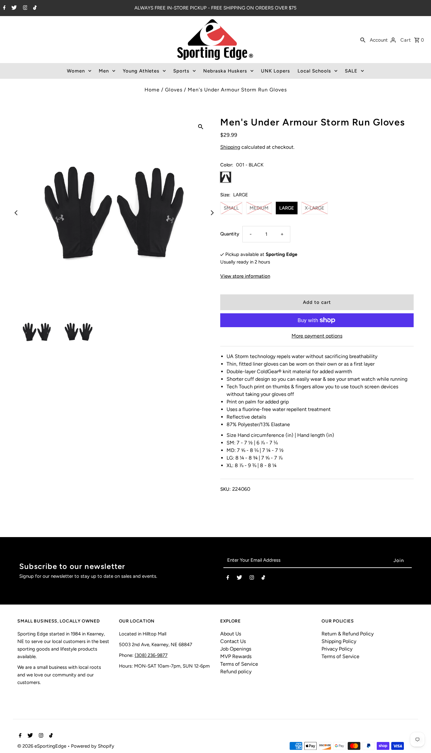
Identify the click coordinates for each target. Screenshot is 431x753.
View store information (245, 276)
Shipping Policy (339, 641)
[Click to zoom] (201, 126)
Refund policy (235, 672)
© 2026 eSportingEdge (42, 746)
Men (104, 71)
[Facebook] (4, 8)
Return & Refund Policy (348, 634)
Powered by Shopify (92, 746)
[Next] (212, 213)
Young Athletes (141, 71)
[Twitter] (13, 8)
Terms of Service (239, 664)
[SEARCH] (363, 39)
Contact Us (233, 641)
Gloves (173, 90)
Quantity (229, 234)
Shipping (230, 147)
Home (152, 90)
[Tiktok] (34, 8)
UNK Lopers (275, 71)
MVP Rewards (235, 656)
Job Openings (235, 649)
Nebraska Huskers (225, 71)
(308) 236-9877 (151, 655)
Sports (181, 71)
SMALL (231, 208)
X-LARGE (314, 208)
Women (76, 71)
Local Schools (314, 71)
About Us (230, 634)
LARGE (286, 208)
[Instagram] (24, 8)
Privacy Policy (337, 649)
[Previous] (16, 213)
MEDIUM (259, 208)
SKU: (225, 489)
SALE (351, 71)
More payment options (317, 336)
